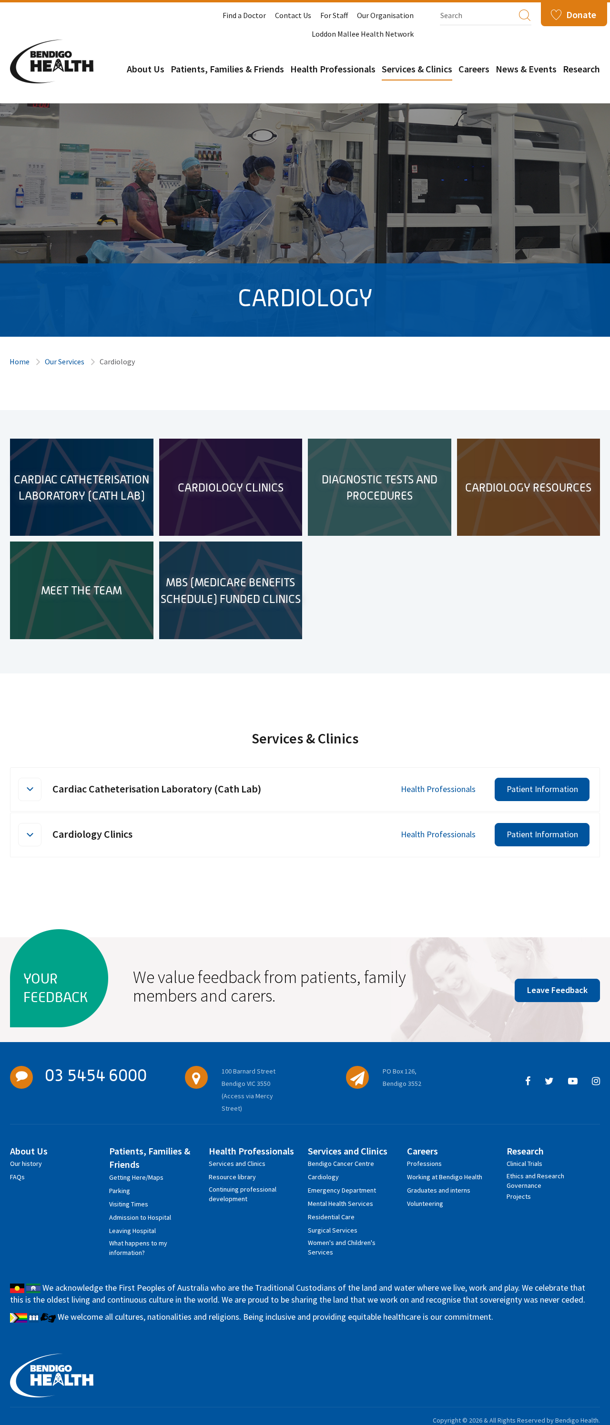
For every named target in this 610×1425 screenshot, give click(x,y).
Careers (473, 69)
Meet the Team (81, 590)
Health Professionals (333, 69)
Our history (26, 1163)
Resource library (232, 1177)
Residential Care (331, 1217)
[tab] (305, 789)
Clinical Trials (524, 1163)
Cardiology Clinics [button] (92, 834)
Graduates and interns (438, 1190)
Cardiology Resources (528, 487)
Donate (581, 14)
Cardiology (323, 1177)
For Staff (334, 15)
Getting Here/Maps (136, 1177)
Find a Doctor (244, 15)
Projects (519, 1196)
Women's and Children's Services (342, 1244)
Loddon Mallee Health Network (363, 34)
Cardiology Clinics (231, 487)
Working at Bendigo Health (444, 1177)
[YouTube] (573, 1081)
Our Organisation (385, 15)
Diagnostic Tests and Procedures (379, 487)
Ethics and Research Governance (535, 1178)
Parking (119, 1190)
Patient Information (542, 788)
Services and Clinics (237, 1163)
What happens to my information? (138, 1245)
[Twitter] (549, 1081)
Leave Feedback (557, 989)
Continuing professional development (242, 1191)
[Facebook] (527, 1081)
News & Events (526, 69)
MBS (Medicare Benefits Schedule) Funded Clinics (231, 590)
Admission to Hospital (140, 1217)
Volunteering (425, 1203)
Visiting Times (128, 1204)
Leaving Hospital (132, 1230)
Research (581, 69)
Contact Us (293, 15)
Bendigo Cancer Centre (341, 1163)
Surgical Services (332, 1230)
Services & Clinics (417, 69)
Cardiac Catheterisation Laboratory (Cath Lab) (81, 487)
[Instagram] (596, 1081)
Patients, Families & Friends (227, 69)
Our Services (64, 361)
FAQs (17, 1177)
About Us (145, 69)
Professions (424, 1163)
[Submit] (524, 14)
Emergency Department (342, 1190)
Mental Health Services (340, 1203)
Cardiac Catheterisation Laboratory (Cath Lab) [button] (156, 788)
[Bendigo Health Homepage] (51, 1375)
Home (20, 361)
